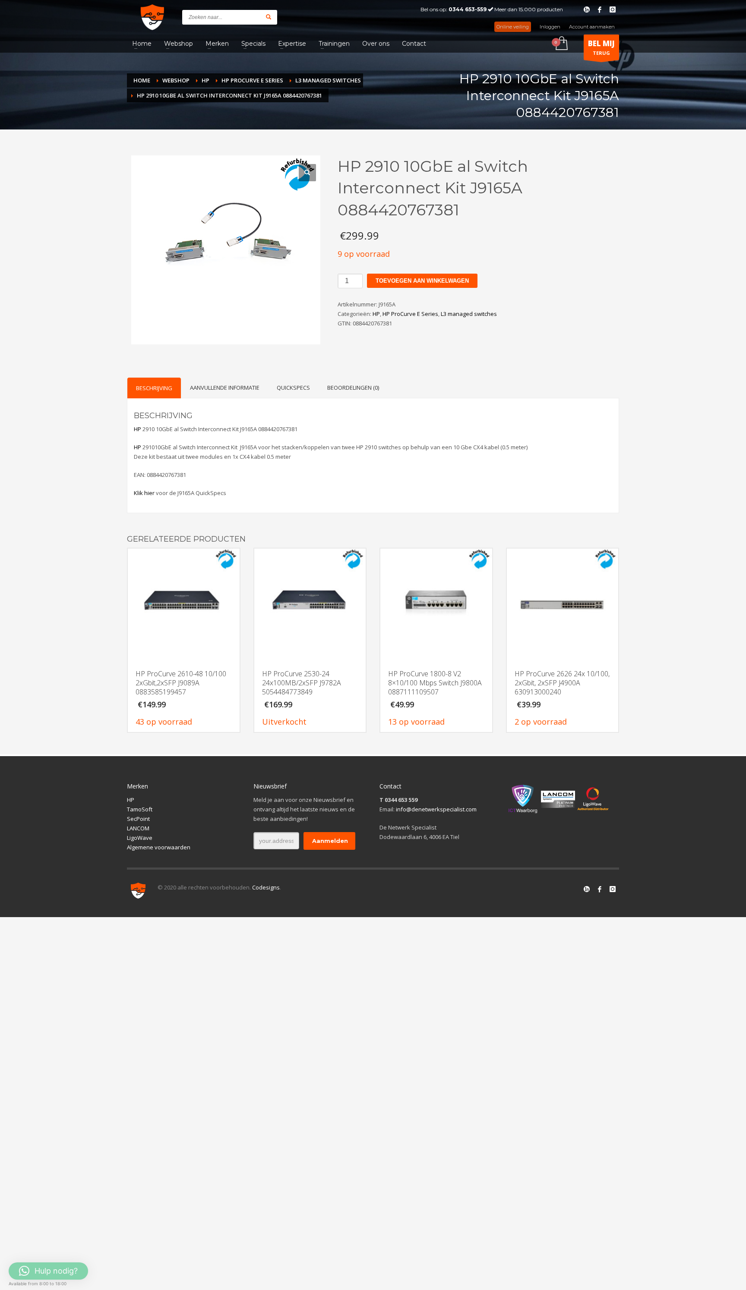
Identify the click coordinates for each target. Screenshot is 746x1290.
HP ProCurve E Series (410, 314)
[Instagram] (612, 9)
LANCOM (138, 828)
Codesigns (266, 887)
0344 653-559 (468, 9)
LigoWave (139, 838)
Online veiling (512, 27)
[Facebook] (599, 9)
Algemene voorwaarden (158, 847)
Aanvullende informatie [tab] (224, 387)
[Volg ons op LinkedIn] (586, 889)
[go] (268, 17)
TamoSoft (139, 809)
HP (376, 314)
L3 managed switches (469, 314)
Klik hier (144, 493)
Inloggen (550, 27)
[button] (307, 172)
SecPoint (138, 819)
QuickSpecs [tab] (293, 387)
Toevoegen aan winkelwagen (422, 281)
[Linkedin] (586, 9)
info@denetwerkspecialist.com (436, 809)
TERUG (601, 47)
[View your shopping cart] (561, 44)
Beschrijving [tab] (154, 388)
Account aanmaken (592, 27)
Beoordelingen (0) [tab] (353, 387)
